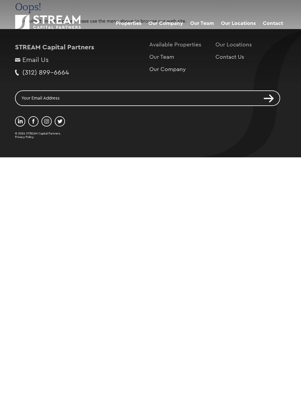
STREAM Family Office (175, 46)
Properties (128, 23)
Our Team (202, 23)
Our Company (165, 23)
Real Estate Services (173, 35)
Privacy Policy (24, 137)
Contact (273, 23)
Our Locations (238, 23)
